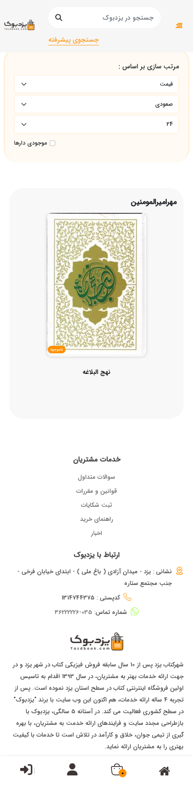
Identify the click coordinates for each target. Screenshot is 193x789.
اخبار (96, 533)
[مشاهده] (119, 287)
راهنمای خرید (96, 519)
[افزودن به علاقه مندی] (97, 287)
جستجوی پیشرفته (73, 40)
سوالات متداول (96, 477)
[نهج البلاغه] (96, 391)
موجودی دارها (30, 143)
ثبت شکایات (96, 505)
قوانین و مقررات (96, 491)
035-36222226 (73, 612)
